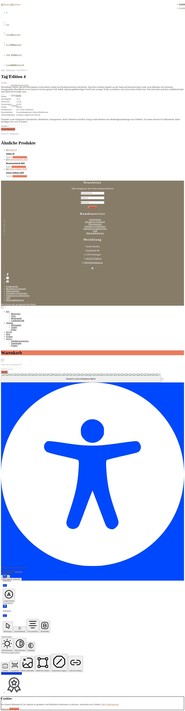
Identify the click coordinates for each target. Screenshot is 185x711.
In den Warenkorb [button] (20, 157)
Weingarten (16, 45)
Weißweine (14, 134)
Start (3, 70)
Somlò (14, 55)
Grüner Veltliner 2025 (15, 173)
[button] (162, 379)
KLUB (9, 332)
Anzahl (4, 126)
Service (9, 339)
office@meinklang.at (93, 263)
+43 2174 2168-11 (93, 259)
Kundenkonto (95, 220)
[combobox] (81, 377)
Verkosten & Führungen (95, 226)
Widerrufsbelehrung (95, 233)
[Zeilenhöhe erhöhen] (5, 606)
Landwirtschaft (17, 321)
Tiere (13, 316)
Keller (13, 65)
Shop (8, 334)
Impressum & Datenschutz (95, 229)
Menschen (15, 35)
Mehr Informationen (110, 704)
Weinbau (9, 323)
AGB (95, 231)
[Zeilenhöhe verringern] (5, 615)
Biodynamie (16, 318)
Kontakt (9, 336)
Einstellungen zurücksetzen (11, 673)
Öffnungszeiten (95, 224)
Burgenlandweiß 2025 (15, 163)
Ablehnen (5, 709)
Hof (7, 25)
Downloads (16, 95)
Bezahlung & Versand (95, 222)
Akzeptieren (14, 709)
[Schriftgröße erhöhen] (5, 576)
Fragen (14, 105)
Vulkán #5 (10, 154)
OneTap (18, 572)
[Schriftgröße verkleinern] (5, 585)
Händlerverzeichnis (19, 85)
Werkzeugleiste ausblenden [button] (11, 579)
